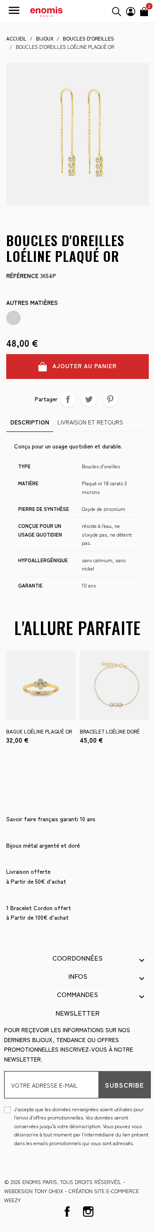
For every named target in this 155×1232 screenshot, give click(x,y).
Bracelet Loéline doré (110, 731)
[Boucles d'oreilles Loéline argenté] (13, 318)
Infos (77, 976)
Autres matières (32, 302)
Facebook (67, 1211)
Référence (22, 275)
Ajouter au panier (83, 366)
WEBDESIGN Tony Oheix (33, 1191)
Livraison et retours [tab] (90, 422)
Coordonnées (77, 958)
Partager (68, 399)
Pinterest (110, 399)
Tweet (89, 399)
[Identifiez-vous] (130, 10)
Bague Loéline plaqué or (39, 731)
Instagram (88, 1211)
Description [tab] (29, 422)
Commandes (77, 994)
